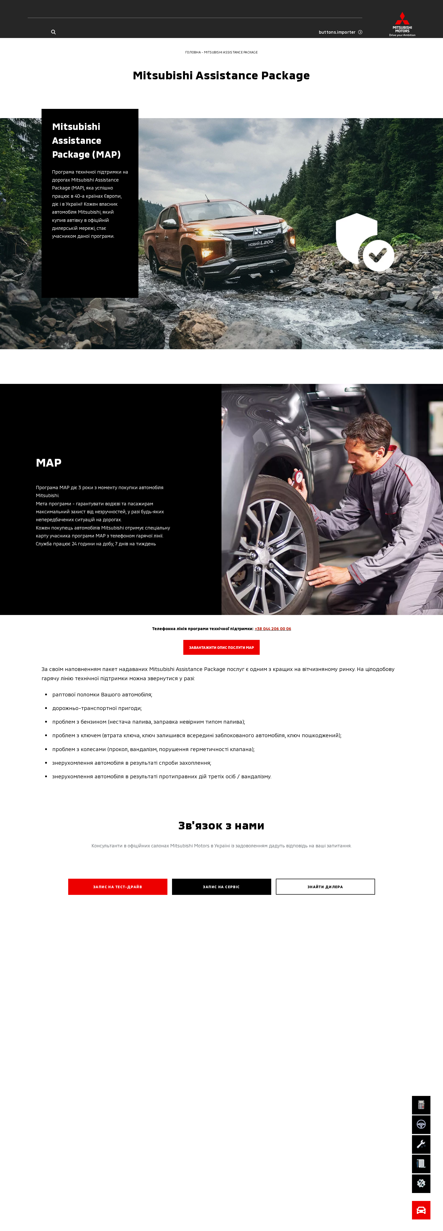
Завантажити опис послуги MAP (221, 647)
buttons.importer (337, 32)
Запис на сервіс (221, 887)
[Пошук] (53, 32)
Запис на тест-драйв (117, 887)
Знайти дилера (325, 887)
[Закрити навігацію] (421, 1210)
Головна (193, 52)
